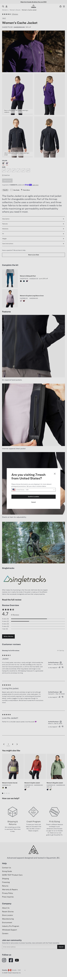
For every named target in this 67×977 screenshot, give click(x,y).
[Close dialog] (55, 474)
